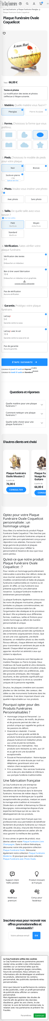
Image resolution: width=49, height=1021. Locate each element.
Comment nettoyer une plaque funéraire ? (21, 413)
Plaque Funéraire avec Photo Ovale (19, 859)
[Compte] (34, 3)
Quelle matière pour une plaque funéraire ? (21, 404)
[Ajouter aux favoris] (4, 33)
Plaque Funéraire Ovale (14, 850)
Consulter (16, 489)
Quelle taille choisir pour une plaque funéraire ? (20, 423)
